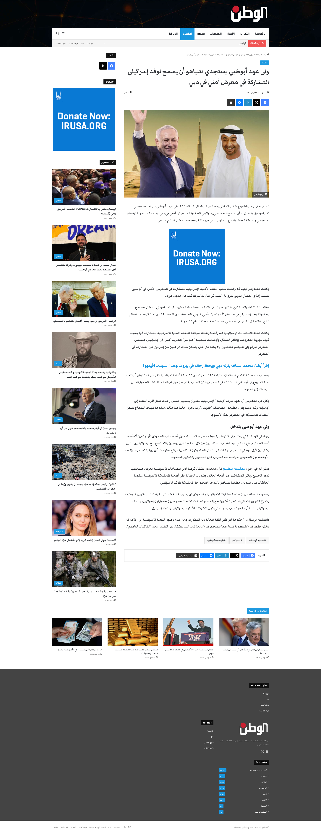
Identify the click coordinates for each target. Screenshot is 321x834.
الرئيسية (260, 33)
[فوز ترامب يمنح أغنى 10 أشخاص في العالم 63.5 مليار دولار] (188, 632)
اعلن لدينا (64, 827)
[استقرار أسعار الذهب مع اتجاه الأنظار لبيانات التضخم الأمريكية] (133, 632)
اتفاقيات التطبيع (234, 468)
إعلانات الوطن (261, 812)
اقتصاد (187, 33)
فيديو (201, 33)
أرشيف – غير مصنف (258, 770)
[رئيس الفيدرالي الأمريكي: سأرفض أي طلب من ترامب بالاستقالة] (244, 632)
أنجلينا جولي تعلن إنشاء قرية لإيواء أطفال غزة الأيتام (85, 540)
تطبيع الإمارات (257, 540)
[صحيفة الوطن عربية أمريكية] (249, 14)
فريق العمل (73, 43)
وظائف (55, 827)
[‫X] (262, 752)
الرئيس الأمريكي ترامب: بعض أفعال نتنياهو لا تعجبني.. (213, 43)
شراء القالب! (61, 43)
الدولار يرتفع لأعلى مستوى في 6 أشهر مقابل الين (80, 649)
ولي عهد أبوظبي (215, 540)
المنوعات (216, 33)
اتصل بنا (73, 827)
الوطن (264, 92)
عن (82, 43)
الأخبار (231, 33)
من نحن (117, 827)
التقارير (245, 33)
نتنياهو (236, 540)
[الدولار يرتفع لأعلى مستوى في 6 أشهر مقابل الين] (77, 632)
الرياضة (173, 33)
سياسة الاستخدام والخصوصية (100, 827)
